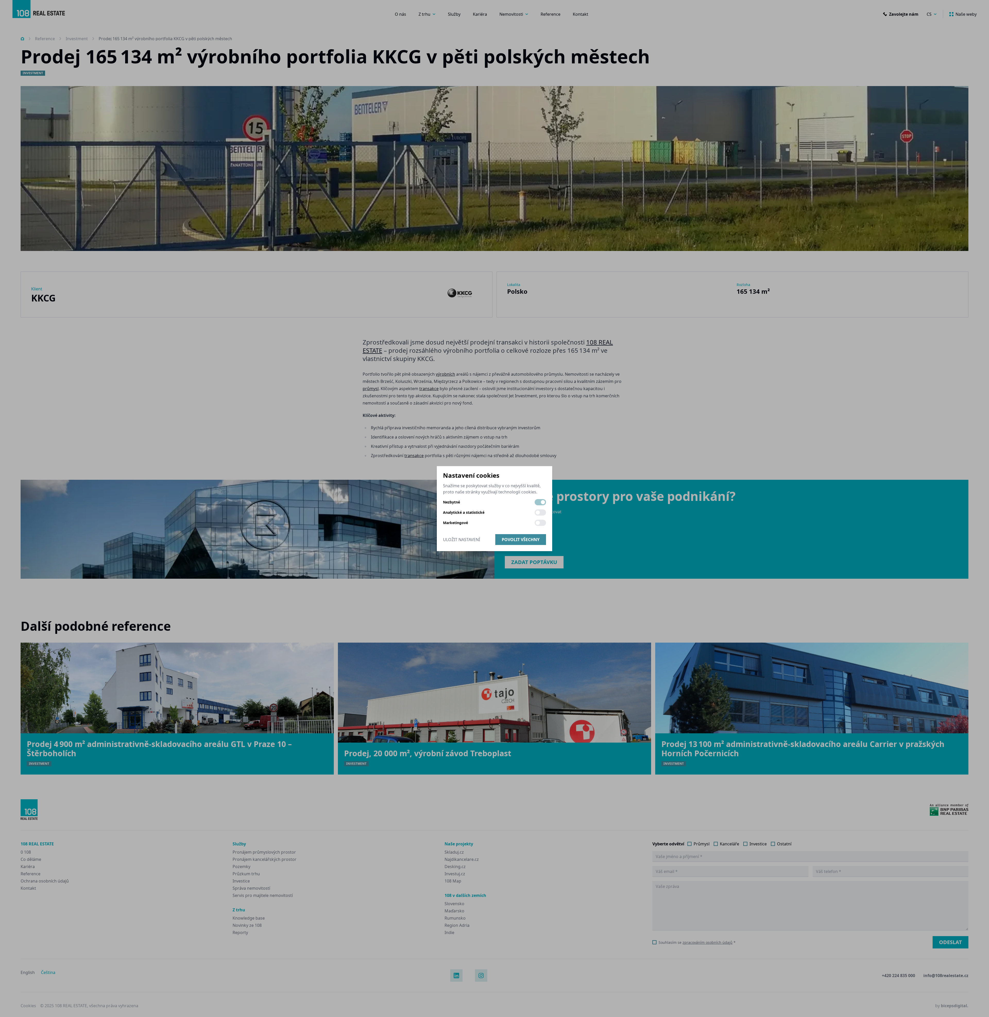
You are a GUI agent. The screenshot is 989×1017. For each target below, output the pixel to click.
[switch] (540, 502)
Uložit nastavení (461, 539)
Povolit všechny (521, 539)
